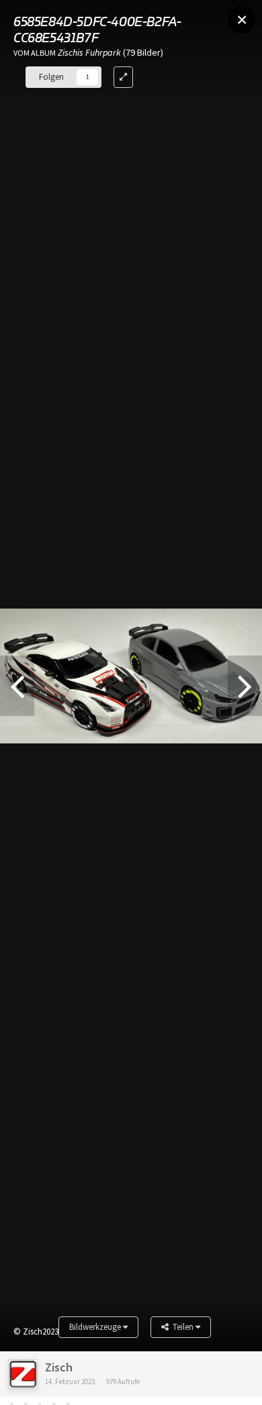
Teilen (182, 1327)
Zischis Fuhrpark (89, 52)
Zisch (59, 1367)
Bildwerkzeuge (96, 1327)
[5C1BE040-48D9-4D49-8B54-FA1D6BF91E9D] (17, 686)
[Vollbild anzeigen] (123, 77)
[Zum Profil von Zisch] (23, 1374)
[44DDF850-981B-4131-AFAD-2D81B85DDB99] (245, 686)
